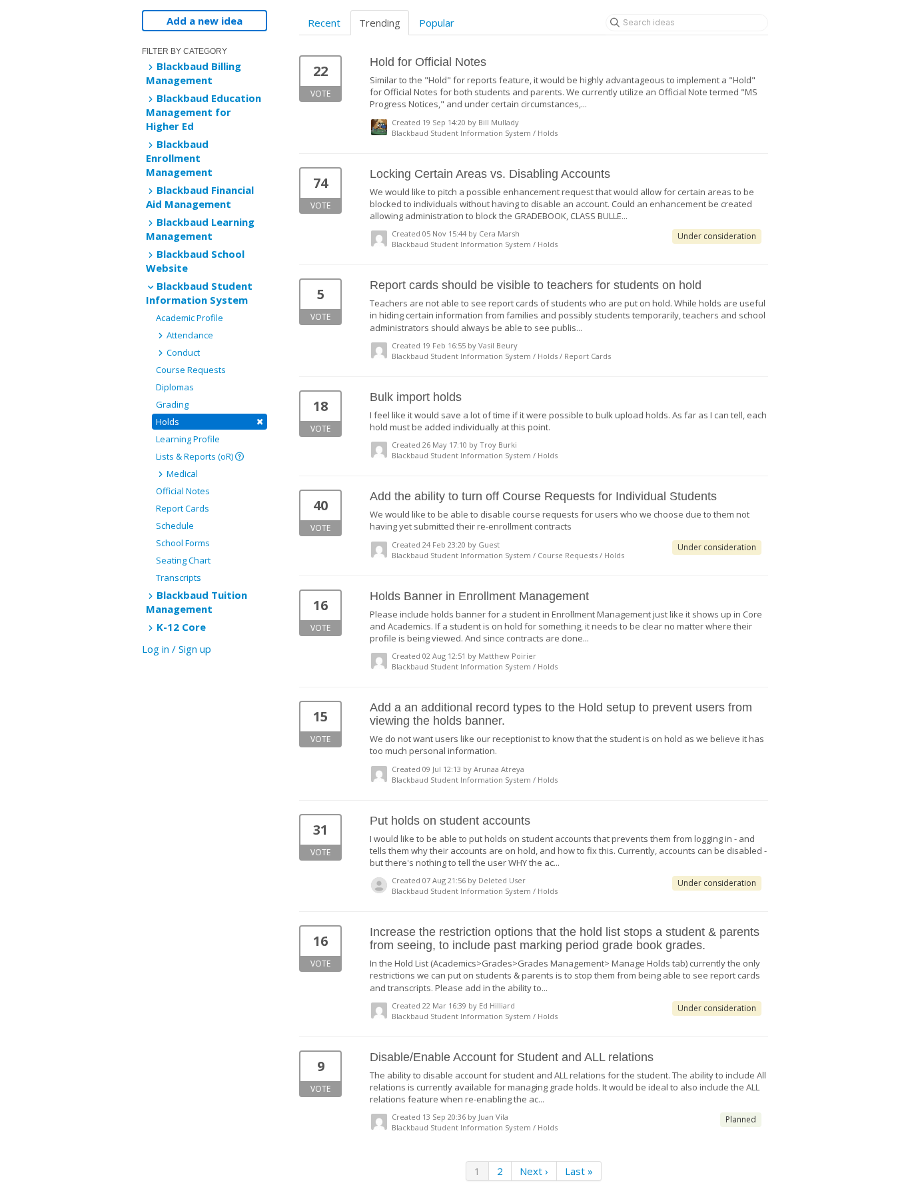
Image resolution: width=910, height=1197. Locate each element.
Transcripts (178, 578)
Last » (579, 1171)
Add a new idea (204, 20)
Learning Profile (188, 439)
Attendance (189, 335)
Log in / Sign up (176, 648)
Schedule (175, 526)
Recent (324, 22)
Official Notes (183, 491)
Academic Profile (189, 318)
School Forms (183, 543)
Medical (181, 474)
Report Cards (182, 508)
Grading (172, 404)
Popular (436, 22)
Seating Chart (183, 560)
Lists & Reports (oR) (195, 456)
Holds (209, 421)
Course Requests (191, 370)
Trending (379, 22)
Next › (534, 1171)
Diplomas (175, 387)
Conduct (182, 352)
